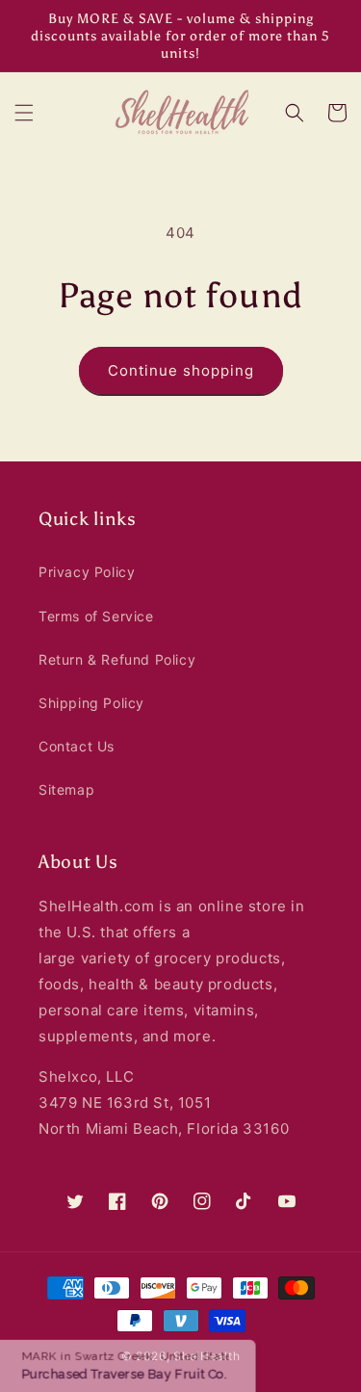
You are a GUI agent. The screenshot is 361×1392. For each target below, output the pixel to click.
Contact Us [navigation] (77, 746)
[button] (24, 113)
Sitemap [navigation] (66, 789)
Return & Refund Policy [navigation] (117, 659)
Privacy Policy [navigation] (87, 572)
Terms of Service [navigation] (96, 616)
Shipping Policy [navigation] (91, 703)
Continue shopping (181, 370)
